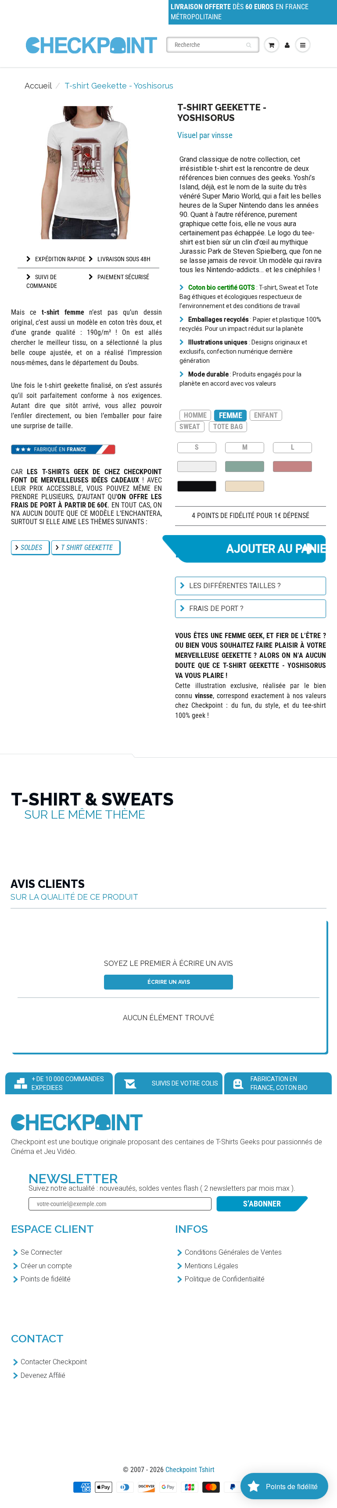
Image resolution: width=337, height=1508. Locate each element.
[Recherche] (248, 45)
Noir (196, 486)
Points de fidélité (46, 1279)
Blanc (196, 466)
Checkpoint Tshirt (190, 1469)
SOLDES (31, 547)
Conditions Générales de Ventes (233, 1252)
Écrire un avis (168, 982)
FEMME (230, 415)
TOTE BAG (228, 426)
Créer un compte (46, 1266)
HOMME (195, 415)
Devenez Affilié (43, 1375)
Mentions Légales (211, 1266)
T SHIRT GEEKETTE (87, 547)
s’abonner (262, 1203)
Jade (244, 466)
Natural (244, 486)
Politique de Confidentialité (225, 1279)
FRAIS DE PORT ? (216, 608)
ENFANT (266, 415)
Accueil (38, 85)
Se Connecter (41, 1252)
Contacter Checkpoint (54, 1362)
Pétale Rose (292, 466)
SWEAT (189, 426)
